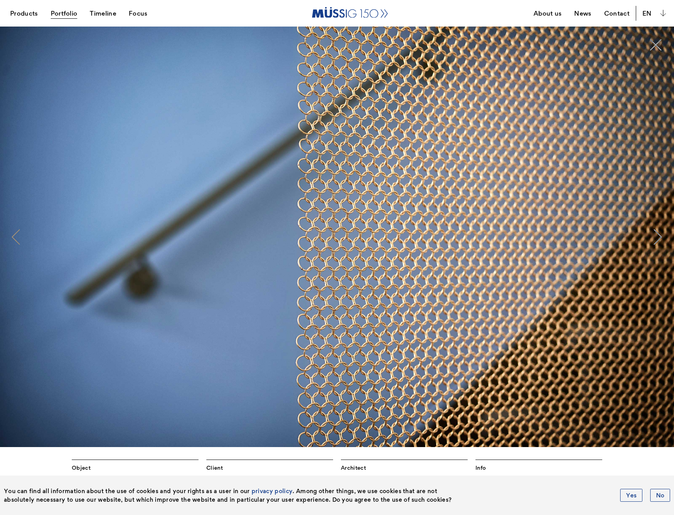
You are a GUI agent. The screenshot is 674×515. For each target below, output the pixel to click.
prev (16, 237)
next (658, 237)
